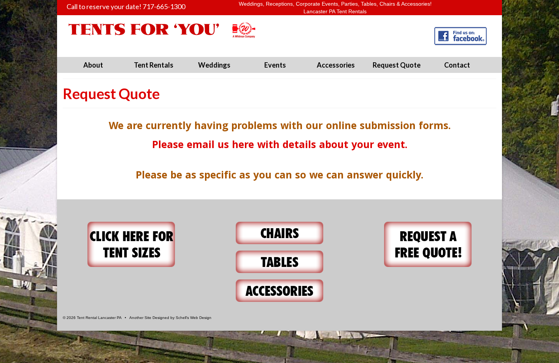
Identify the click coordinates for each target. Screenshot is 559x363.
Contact (457, 65)
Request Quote (397, 65)
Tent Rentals (153, 65)
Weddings (214, 65)
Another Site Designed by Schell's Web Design (170, 318)
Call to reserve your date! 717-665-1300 (126, 6)
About (93, 65)
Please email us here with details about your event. (279, 146)
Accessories (336, 65)
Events (275, 65)
